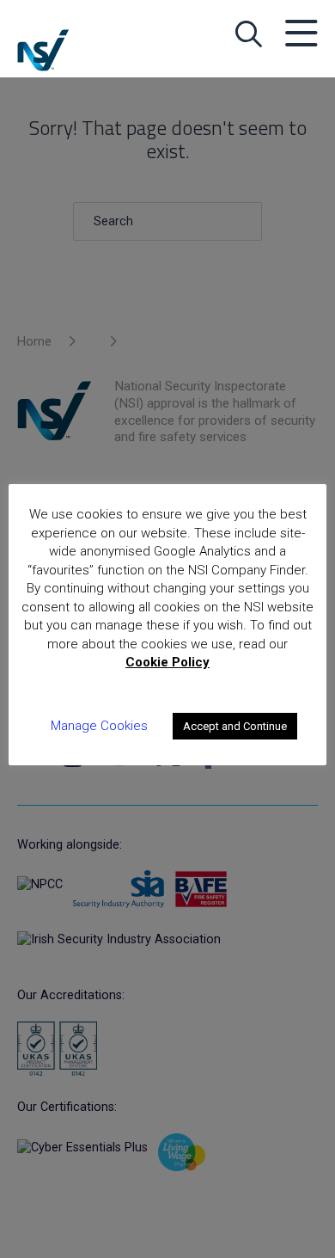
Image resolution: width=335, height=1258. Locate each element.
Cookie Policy (167, 662)
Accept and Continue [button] (235, 726)
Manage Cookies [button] (99, 725)
